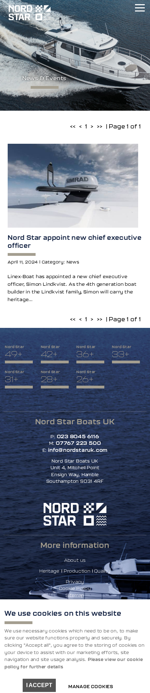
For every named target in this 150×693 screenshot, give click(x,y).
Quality (102, 571)
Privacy (75, 582)
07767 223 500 (78, 443)
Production (77, 571)
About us (75, 560)
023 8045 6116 (78, 436)
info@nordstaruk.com (77, 450)
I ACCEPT (39, 685)
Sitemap (75, 595)
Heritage (49, 571)
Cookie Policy (75, 588)
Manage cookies (90, 686)
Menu (139, 8)
